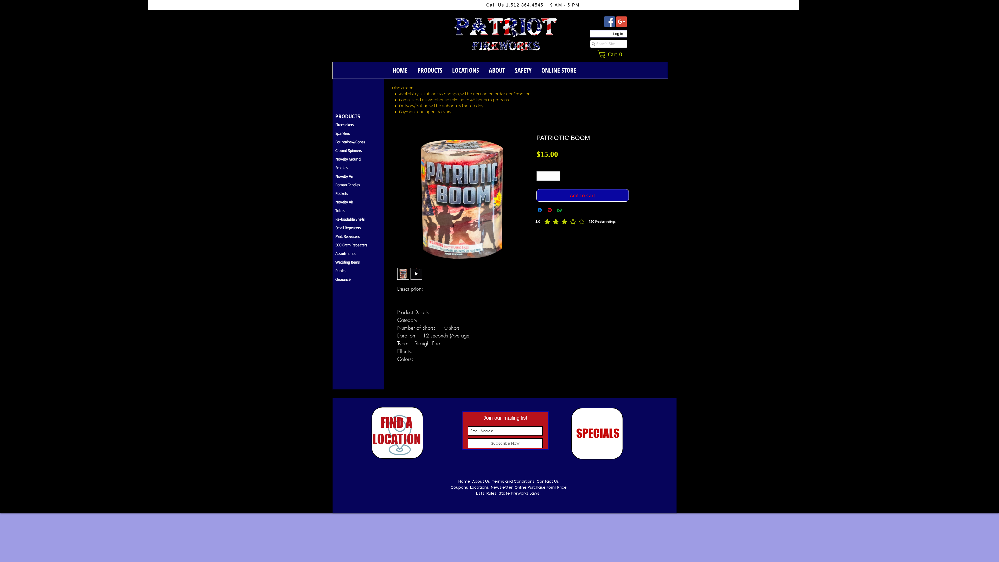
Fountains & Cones (350, 141)
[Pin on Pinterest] (550, 210)
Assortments (345, 253)
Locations (479, 487)
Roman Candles (347, 184)
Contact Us (548, 481)
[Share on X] (569, 210)
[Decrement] (540, 176)
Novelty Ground (348, 159)
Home (464, 481)
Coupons (459, 487)
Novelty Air (344, 176)
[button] (613, 54)
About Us (481, 481)
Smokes (341, 167)
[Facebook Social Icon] (609, 21)
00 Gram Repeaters (352, 244)
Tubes (340, 210)
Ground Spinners (348, 150)
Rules (491, 493)
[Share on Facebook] (540, 210)
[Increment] (556, 176)
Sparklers (342, 133)
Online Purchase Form (535, 487)
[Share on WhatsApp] (559, 210)
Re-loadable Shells (350, 219)
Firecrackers (344, 124)
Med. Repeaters (347, 236)
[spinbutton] (548, 176)
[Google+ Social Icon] (621, 21)
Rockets (341, 193)
